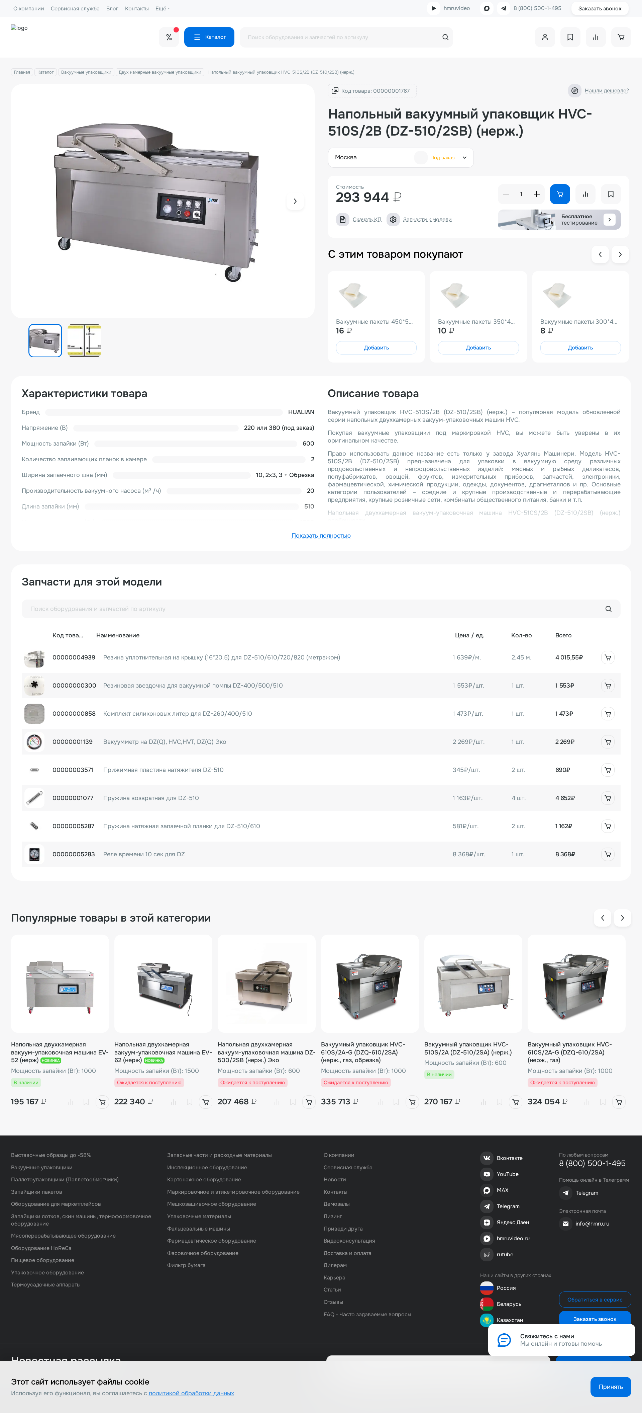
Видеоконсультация (349, 1240)
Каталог (45, 72)
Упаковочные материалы (199, 1216)
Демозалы (337, 1203)
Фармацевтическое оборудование (211, 1240)
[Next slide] (295, 201)
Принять (611, 1387)
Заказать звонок (600, 8)
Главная (22, 72)
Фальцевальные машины (198, 1228)
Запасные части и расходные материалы (219, 1155)
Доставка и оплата (347, 1253)
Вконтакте (510, 1158)
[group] (163, 201)
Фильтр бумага (186, 1265)
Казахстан (510, 1320)
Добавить (376, 347)
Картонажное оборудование (204, 1179)
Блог (112, 8)
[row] (321, 657)
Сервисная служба (75, 8)
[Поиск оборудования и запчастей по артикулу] (609, 609)
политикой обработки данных (191, 1393)
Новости (335, 1179)
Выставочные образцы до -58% (51, 1155)
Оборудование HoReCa (41, 1248)
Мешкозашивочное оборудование (211, 1203)
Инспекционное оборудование (207, 1167)
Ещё (160, 8)
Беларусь (509, 1304)
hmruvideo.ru (513, 1238)
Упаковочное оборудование (47, 1272)
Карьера (334, 1277)
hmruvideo (457, 8)
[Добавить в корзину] (608, 657)
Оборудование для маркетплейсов (56, 1203)
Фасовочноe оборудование (202, 1253)
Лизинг (333, 1216)
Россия (506, 1287)
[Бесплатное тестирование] (610, 220)
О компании (28, 8)
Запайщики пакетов (36, 1191)
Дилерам (335, 1265)
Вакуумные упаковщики (86, 72)
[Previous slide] (600, 254)
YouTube (508, 1174)
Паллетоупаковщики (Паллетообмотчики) (65, 1179)
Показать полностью (321, 535)
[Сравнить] (70, 1102)
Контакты (137, 8)
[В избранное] (86, 1102)
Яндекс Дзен (513, 1222)
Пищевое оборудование (42, 1260)
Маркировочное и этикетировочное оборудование (233, 1191)
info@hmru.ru (592, 1223)
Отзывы (333, 1302)
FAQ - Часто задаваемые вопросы (367, 1314)
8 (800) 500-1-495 (537, 8)
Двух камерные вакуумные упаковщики (160, 72)
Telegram (508, 1206)
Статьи (332, 1289)
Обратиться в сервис (595, 1299)
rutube (505, 1254)
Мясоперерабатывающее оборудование (63, 1235)
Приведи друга (343, 1228)
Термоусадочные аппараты (46, 1284)
